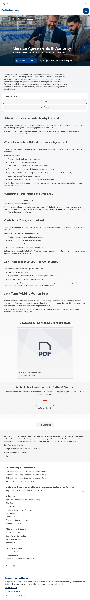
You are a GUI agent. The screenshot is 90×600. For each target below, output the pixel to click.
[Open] (86, 11)
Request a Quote (12, 552)
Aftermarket (10, 543)
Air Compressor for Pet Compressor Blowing (23, 500)
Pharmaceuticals (12, 517)
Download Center (12, 555)
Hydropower (11, 513)
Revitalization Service (14, 533)
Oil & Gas (9, 503)
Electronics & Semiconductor (17, 520)
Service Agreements (14, 539)
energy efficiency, (56, 209)
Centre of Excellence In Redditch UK (20, 559)
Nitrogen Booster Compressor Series (20, 481)
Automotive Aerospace (15, 524)
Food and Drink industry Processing (19, 510)
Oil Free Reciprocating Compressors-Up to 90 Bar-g (26, 478)
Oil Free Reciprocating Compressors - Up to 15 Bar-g (26, 471)
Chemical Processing (14, 506)
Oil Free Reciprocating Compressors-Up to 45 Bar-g (26, 475)
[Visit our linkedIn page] (14, 566)
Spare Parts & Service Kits (16, 536)
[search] (86, 3)
